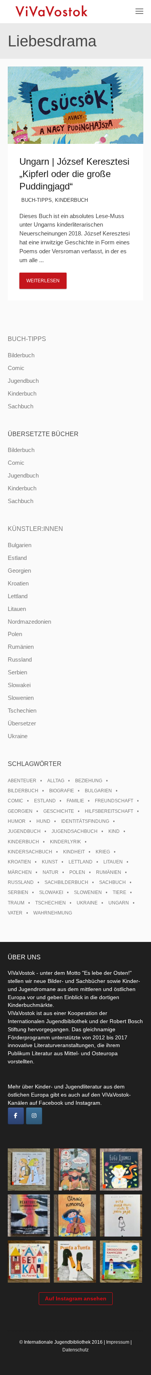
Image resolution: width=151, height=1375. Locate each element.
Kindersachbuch (30, 852)
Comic (16, 368)
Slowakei (19, 685)
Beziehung (88, 780)
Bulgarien (19, 545)
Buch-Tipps (36, 200)
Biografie (61, 790)
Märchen (20, 872)
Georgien (19, 570)
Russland (20, 659)
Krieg (103, 852)
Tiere (119, 892)
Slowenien (21, 697)
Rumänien (21, 646)
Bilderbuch (21, 355)
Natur (50, 872)
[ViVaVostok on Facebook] (16, 1115)
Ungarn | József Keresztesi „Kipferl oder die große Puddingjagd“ (74, 173)
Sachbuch (20, 406)
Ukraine (17, 736)
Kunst (50, 862)
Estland (17, 557)
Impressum (117, 1342)
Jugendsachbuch (74, 831)
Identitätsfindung (85, 821)
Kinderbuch (71, 200)
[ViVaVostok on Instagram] (34, 1115)
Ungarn (118, 903)
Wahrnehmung (52, 913)
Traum (16, 903)
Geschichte (58, 811)
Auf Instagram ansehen (75, 1298)
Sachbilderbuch (66, 882)
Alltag (55, 780)
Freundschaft (114, 801)
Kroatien (18, 583)
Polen (15, 634)
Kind (114, 831)
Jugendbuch (23, 380)
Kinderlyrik (65, 841)
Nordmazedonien (29, 621)
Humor (17, 821)
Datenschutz (75, 1350)
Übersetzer (22, 723)
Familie (75, 801)
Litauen (17, 609)
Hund (43, 821)
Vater (15, 913)
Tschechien (22, 710)
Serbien (17, 672)
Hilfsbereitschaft (109, 811)
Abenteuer (22, 780)
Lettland (17, 596)
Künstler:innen (35, 528)
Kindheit (74, 852)
